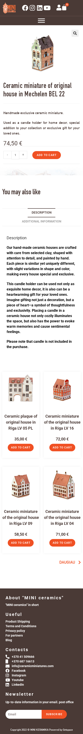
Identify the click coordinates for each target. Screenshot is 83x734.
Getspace (68, 729)
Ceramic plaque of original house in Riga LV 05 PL (20, 422)
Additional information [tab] (41, 221)
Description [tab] (42, 212)
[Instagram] (32, 8)
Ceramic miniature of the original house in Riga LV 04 (62, 517)
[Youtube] (47, 8)
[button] (75, 33)
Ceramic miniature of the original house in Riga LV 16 (62, 422)
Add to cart (46, 155)
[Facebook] (25, 8)
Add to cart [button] (20, 447)
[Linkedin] (40, 8)
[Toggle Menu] (41, 20)
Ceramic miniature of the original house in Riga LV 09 (20, 517)
